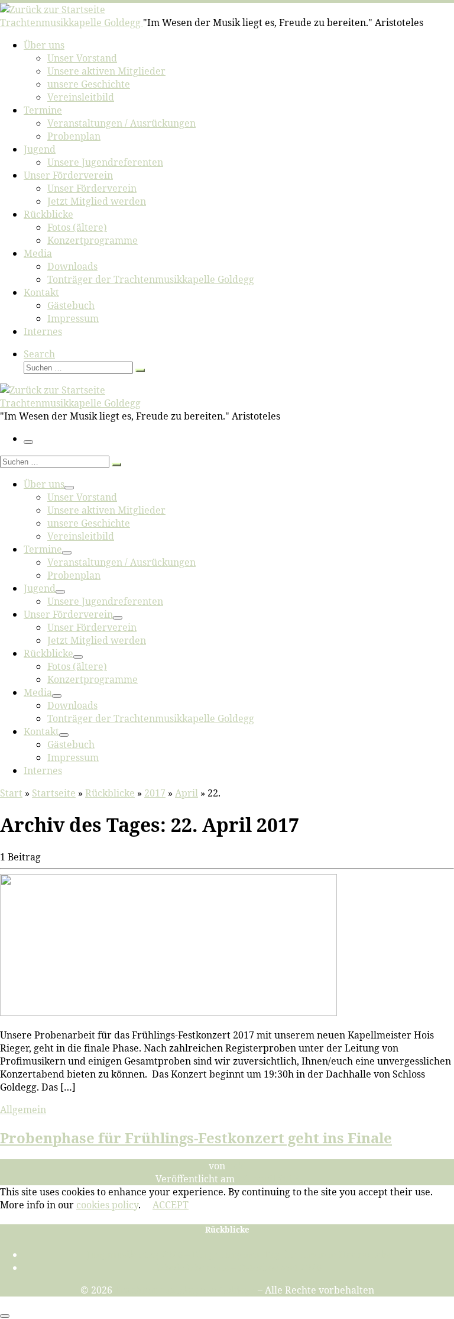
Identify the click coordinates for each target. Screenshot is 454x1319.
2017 (155, 792)
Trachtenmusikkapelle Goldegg (185, 1290)
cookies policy (107, 1204)
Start (11, 792)
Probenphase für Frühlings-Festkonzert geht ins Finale (196, 1137)
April (186, 792)
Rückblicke (110, 792)
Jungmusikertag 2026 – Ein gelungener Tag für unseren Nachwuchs (239, 1254)
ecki (237, 1165)
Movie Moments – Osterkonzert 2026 (239, 1267)
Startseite (54, 792)
